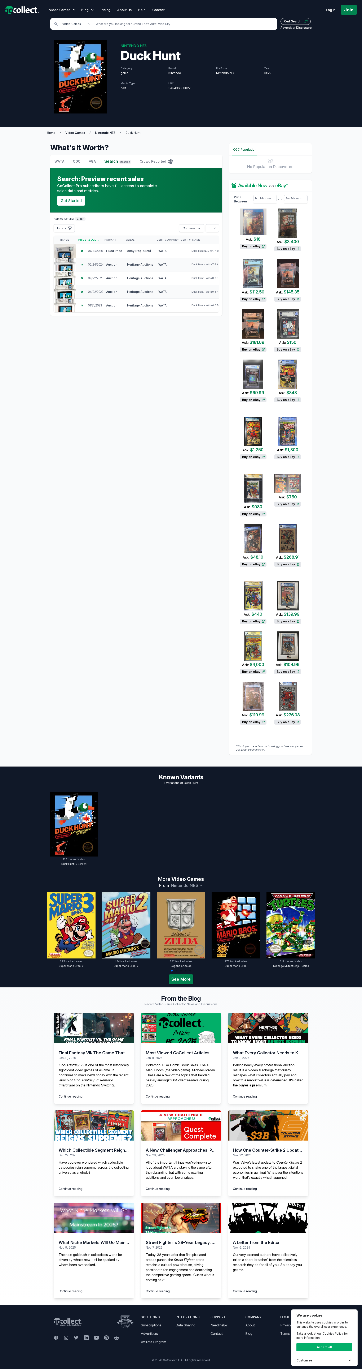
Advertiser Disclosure (296, 27)
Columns (189, 228)
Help (142, 10)
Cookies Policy (333, 1333)
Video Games (75, 132)
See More (181, 979)
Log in (331, 10)
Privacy (286, 1325)
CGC (76, 161)
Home (51, 132)
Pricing (105, 10)
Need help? (219, 1325)
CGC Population (244, 149)
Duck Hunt (133, 132)
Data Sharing (185, 1325)
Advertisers (149, 1333)
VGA (92, 161)
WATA (59, 161)
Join (348, 9)
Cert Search (292, 21)
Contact (158, 10)
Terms (285, 1333)
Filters (61, 228)
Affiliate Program (153, 1342)
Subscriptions (151, 1325)
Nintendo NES (105, 132)
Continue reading (71, 1096)
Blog (248, 1333)
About (250, 1325)
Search (117, 161)
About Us (124, 10)
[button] (172, 970)
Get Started (71, 200)
